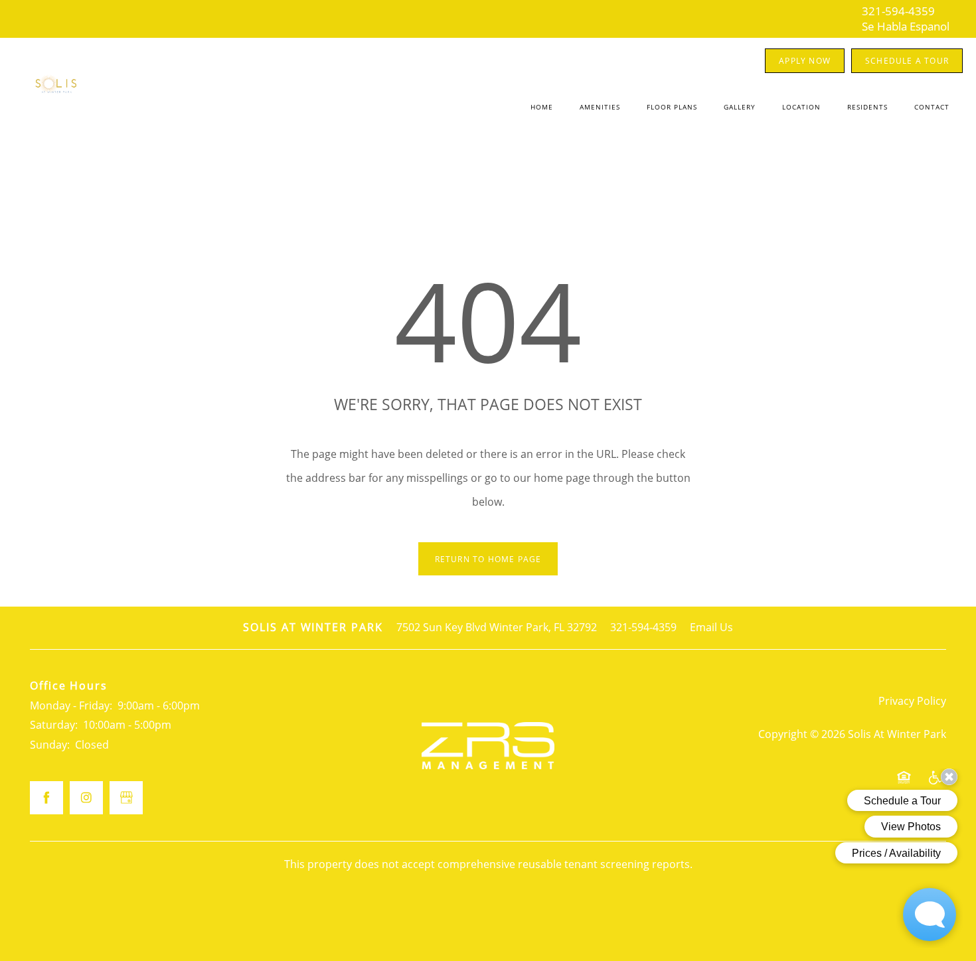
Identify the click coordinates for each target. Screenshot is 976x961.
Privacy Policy (912, 701)
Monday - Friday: (71, 705)
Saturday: (54, 724)
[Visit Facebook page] (46, 797)
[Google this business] (126, 797)
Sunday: (50, 744)
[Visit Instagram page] (86, 797)
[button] (805, 60)
